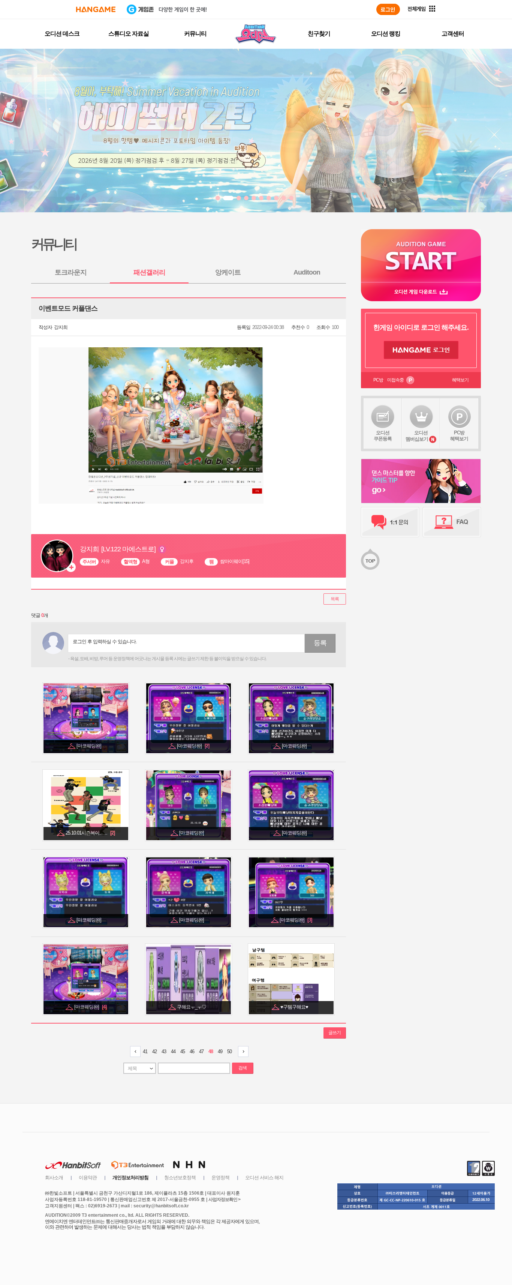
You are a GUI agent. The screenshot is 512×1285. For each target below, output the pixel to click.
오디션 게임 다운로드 (421, 291)
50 (229, 1051)
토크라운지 (71, 272)
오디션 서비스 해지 (264, 1177)
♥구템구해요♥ (294, 1007)
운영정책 (220, 1177)
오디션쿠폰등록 (383, 435)
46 (192, 1051)
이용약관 (88, 1177)
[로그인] (388, 9)
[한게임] (95, 9)
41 (145, 1051)
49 (220, 1051)
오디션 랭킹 (385, 33)
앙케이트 (228, 272)
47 (201, 1051)
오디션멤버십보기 (417, 436)
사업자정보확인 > (224, 1199)
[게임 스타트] (421, 255)
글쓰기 (334, 1032)
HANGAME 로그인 (421, 350)
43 (164, 1051)
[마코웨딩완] (89, 746)
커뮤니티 (195, 33)
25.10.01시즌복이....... (90, 833)
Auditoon (306, 272)
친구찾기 (319, 33)
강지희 (60, 327)
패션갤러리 (149, 272)
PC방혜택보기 (459, 435)
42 (154, 1051)
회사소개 (54, 1177)
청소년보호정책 (180, 1177)
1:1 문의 (390, 522)
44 (173, 1051)
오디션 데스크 (62, 33)
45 (182, 1051)
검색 (242, 1067)
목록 (335, 599)
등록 (320, 643)
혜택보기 (460, 380)
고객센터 (453, 33)
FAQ (452, 522)
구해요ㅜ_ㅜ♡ (192, 1007)
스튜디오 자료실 (128, 33)
